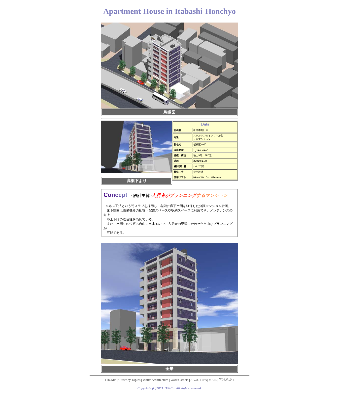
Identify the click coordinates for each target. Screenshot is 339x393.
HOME (111, 380)
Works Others (179, 380)
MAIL (212, 380)
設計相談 (225, 380)
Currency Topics (129, 380)
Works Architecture (155, 380)
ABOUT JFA (198, 380)
